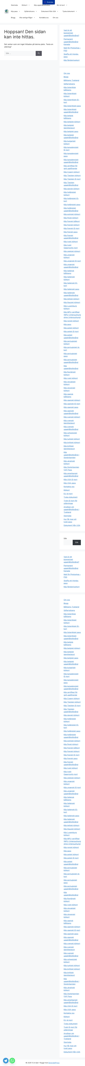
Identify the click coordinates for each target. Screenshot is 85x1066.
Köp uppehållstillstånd (42, 5)
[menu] (48, 2)
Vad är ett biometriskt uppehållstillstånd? (71, 33)
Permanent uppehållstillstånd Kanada (71, 41)
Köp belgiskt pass (71, 131)
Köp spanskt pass (71, 407)
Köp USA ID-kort (70, 480)
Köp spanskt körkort (72, 400)
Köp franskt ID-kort (71, 228)
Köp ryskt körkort (71, 378)
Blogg (13, 18)
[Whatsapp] (12, 1060)
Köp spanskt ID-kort (72, 404)
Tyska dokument (69, 11)
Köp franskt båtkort (72, 221)
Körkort (24, 5)
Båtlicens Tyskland (71, 80)
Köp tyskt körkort (71, 242)
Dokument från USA (48, 11)
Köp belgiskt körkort (72, 122)
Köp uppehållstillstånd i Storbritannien (71, 455)
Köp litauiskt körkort (72, 302)
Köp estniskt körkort (72, 214)
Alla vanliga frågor (26, 18)
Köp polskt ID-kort (71, 331)
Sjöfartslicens (29, 11)
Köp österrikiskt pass (72, 106)
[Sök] (39, 53)
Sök (65, 538)
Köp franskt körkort (72, 225)
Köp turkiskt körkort (72, 439)
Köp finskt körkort (71, 218)
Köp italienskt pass (71, 289)
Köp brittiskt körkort (72, 442)
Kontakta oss (44, 18)
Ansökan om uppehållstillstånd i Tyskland (71, 509)
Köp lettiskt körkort (71, 299)
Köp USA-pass (70, 483)
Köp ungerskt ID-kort (72, 261)
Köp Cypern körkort (72, 172)
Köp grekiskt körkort (72, 251)
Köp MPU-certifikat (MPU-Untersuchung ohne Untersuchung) (72, 314)
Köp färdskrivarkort (72, 60)
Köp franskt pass (71, 232)
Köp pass (14, 11)
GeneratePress (54, 1063)
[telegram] (6, 1060)
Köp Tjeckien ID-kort (72, 179)
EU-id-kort (61, 5)
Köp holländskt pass (72, 205)
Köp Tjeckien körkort (72, 176)
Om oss (55, 18)
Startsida (14, 5)
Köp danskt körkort (71, 189)
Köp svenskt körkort (72, 417)
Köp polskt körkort (71, 328)
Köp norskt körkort (71, 321)
